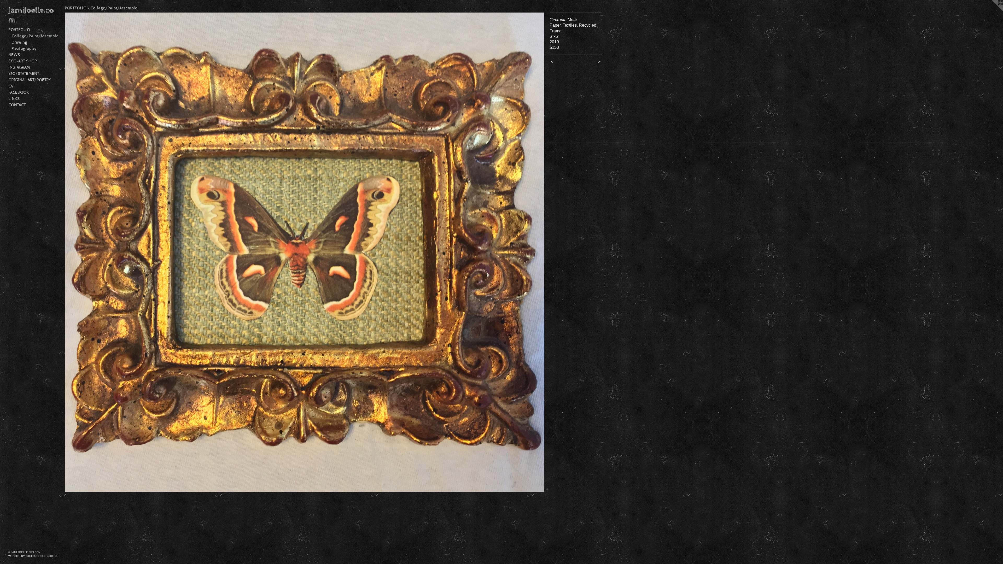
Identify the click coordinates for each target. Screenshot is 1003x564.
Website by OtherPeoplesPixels (32, 556)
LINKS (14, 98)
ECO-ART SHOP (22, 61)
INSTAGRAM (19, 67)
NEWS (14, 54)
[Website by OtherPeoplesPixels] (992, 10)
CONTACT (17, 105)
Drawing (19, 42)
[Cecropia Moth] (304, 252)
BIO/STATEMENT (23, 73)
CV (11, 86)
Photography (24, 48)
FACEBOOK (18, 92)
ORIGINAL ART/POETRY (29, 80)
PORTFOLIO (19, 29)
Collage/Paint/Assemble (35, 36)
